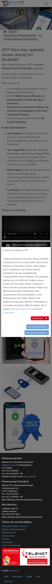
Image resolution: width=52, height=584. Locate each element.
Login (6, 576)
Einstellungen (37, 318)
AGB (38, 576)
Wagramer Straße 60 (10, 465)
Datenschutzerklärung (22, 308)
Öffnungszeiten (29, 476)
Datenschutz (17, 576)
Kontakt (29, 576)
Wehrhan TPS (13, 570)
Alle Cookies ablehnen (37, 327)
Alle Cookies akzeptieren (36, 332)
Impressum (8, 581)
